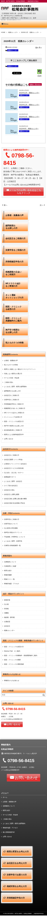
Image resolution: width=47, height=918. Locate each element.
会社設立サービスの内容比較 (14, 468)
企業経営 (7, 622)
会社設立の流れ (9, 490)
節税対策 (7, 600)
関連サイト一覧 (9, 579)
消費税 (6, 613)
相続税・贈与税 (9, 617)
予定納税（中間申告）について (14, 537)
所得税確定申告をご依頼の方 (14, 404)
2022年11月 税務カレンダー (29, 105)
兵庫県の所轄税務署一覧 (12, 545)
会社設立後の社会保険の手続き (14, 503)
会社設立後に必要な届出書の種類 (15, 499)
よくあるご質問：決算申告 (13, 541)
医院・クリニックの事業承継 (14, 664)
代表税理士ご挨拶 (10, 566)
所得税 (6, 609)
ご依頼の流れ (8, 382)
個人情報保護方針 (9, 832)
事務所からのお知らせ (11, 680)
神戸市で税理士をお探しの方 (14, 426)
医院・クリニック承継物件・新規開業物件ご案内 (20, 655)
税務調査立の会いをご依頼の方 (14, 408)
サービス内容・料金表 (11, 378)
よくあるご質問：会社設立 (13, 481)
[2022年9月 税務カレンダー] (11, 134)
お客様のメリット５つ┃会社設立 (15, 464)
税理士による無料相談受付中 (14, 434)
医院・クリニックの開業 (12, 660)
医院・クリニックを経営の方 (14, 421)
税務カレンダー (13, 50)
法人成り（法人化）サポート (14, 473)
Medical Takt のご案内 (12, 651)
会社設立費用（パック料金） (14, 459)
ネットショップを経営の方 (13, 417)
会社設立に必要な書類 (11, 494)
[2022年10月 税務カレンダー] (11, 122)
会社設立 (7, 626)
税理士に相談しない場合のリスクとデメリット (20, 369)
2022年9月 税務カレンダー (28, 128)
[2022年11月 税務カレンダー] (11, 110)
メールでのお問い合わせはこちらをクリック (25, 191)
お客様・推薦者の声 (11, 360)
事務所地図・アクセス (11, 584)
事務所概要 (8, 575)
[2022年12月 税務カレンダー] (11, 98)
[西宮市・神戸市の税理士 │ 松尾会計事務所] (23, 8)
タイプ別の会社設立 (11, 485)
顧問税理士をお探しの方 (12, 391)
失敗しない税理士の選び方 (13, 373)
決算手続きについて (11, 524)
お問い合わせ (8, 439)
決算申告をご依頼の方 (11, 400)
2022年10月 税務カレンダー (29, 117)
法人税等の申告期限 (11, 528)
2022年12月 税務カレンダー (29, 93)
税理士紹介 (8, 570)
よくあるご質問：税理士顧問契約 (15, 386)
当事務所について (10, 562)
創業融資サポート (10, 477)
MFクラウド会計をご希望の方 (14, 413)
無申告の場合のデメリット (13, 532)
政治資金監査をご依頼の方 (13, 430)
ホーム (5, 797)
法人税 (6, 604)
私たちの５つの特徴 (11, 365)
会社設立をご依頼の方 (11, 395)
